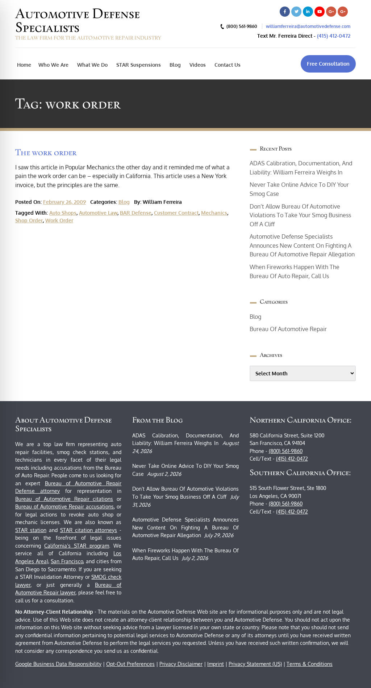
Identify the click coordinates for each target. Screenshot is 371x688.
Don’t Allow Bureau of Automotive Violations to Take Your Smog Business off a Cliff (300, 215)
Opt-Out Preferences (130, 664)
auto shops (62, 213)
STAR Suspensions (138, 65)
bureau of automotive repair (288, 329)
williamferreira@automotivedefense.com (308, 26)
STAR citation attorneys (88, 530)
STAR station (30, 530)
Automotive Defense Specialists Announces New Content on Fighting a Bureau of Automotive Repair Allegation (302, 245)
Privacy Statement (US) (255, 664)
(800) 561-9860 (286, 451)
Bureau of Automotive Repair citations (64, 499)
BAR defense (135, 213)
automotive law (98, 213)
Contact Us (227, 65)
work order (59, 220)
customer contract (176, 213)
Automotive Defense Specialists (77, 20)
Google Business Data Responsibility (58, 664)
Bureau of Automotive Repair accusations (64, 506)
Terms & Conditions (310, 664)
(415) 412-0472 (333, 36)
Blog (174, 65)
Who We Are (53, 65)
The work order (45, 152)
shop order (29, 220)
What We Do (92, 65)
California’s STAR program (76, 546)
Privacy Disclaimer (181, 664)
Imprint (215, 664)
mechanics (214, 213)
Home (24, 65)
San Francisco (67, 561)
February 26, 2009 (64, 202)
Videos (197, 65)
